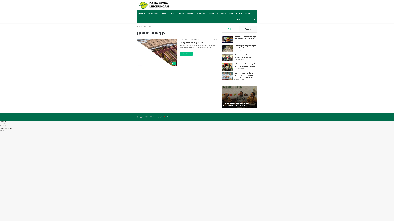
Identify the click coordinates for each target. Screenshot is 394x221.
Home (140, 26)
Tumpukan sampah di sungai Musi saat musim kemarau (245, 38)
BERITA (173, 13)
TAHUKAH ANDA (213, 13)
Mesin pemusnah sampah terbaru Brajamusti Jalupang (245, 56)
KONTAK (247, 13)
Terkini (230, 29)
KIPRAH (164, 13)
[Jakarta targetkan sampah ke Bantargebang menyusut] (227, 67)
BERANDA (141, 13)
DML (167, 117)
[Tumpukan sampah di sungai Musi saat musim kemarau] (227, 39)
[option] (239, 97)
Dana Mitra (184, 40)
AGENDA (239, 13)
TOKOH (230, 13)
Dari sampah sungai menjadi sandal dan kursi (245, 47)
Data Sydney (4, 121)
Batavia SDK (3, 126)
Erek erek (3, 124)
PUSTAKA (190, 13)
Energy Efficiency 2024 (191, 42)
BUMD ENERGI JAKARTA (7, 128)
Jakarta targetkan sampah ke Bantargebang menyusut (244, 65)
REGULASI (200, 13)
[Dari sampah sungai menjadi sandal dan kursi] (227, 48)
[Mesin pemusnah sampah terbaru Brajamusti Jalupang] (227, 57)
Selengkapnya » (186, 54)
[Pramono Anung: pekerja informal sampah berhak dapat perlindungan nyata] (227, 76)
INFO (222, 13)
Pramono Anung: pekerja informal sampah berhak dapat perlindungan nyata (244, 75)
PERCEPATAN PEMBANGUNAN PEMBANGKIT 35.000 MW (236, 104)
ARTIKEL (181, 13)
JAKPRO (2, 130)
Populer (248, 29)
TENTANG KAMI (153, 13)
